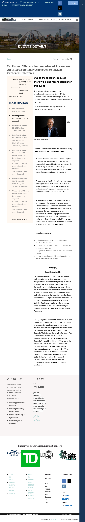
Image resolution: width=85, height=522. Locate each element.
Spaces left (13, 96)
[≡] (75, 19)
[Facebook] (60, 3)
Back (9, 59)
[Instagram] (60, 14)
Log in (73, 3)
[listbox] (62, 59)
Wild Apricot (56, 519)
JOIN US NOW (11, 477)
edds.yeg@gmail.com (29, 2)
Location (14, 88)
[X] (60, 8)
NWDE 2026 (13, 493)
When (15, 79)
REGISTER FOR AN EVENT (22, 5)
